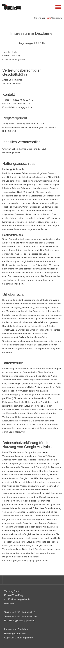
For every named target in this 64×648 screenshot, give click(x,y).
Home (48, 18)
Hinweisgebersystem (15, 633)
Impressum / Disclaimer (16, 629)
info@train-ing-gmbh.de (23, 620)
